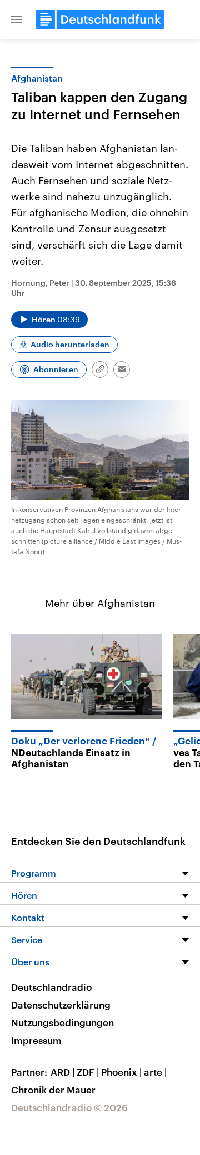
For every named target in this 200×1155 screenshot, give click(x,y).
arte (155, 1071)
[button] (16, 19)
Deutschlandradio (51, 986)
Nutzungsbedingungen (62, 1022)
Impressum (36, 1040)
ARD (62, 1071)
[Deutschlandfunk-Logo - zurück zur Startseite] (100, 19)
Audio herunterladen (70, 344)
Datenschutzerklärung (61, 1004)
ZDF (88, 1071)
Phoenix (121, 1071)
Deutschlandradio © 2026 (69, 1107)
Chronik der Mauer (53, 1089)
